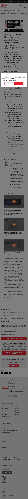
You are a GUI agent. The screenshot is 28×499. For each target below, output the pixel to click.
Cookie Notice (12, 78)
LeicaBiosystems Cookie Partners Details (9, 80)
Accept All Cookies (18, 83)
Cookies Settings (9, 83)
